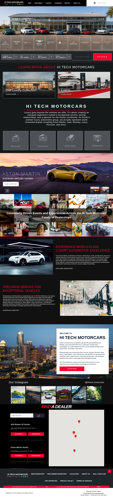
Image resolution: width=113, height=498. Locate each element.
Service (67, 3)
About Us (76, 3)
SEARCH (102, 57)
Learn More (72, 369)
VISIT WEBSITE (18, 434)
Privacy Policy (52, 486)
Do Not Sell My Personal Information (93, 493)
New (29, 3)
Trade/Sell (58, 3)
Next (104, 190)
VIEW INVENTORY (36, 434)
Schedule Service (11, 310)
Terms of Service (41, 486)
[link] (18, 395)
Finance (48, 3)
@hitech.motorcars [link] (94, 382)
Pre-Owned (38, 3)
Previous (95, 190)
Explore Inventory (64, 268)
